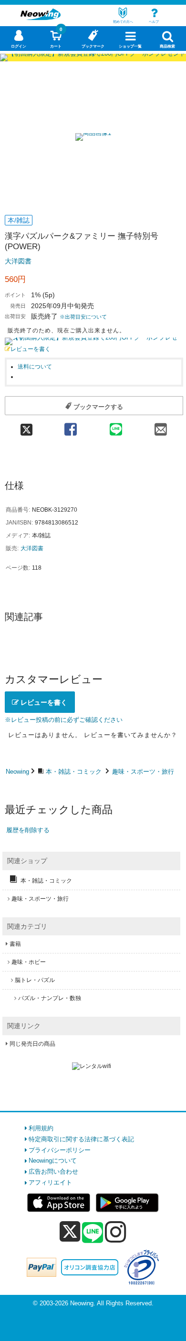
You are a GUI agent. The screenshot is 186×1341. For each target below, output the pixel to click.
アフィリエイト (50, 1182)
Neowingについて (53, 1160)
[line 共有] (115, 426)
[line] (92, 1233)
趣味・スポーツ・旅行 (143, 771)
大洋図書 (18, 261)
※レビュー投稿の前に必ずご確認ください (64, 719)
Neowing (17, 771)
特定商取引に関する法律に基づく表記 (81, 1139)
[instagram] (115, 1231)
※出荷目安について (83, 317)
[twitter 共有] (26, 426)
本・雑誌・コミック (74, 771)
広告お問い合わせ (53, 1171)
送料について (35, 366)
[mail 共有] (161, 426)
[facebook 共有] (70, 426)
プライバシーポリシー (60, 1150)
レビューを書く (30, 349)
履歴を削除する (28, 830)
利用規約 (41, 1128)
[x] (70, 1232)
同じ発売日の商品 (32, 1043)
